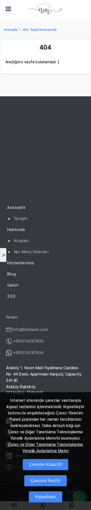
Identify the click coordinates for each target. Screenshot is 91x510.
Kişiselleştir (45, 497)
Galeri (12, 285)
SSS (11, 296)
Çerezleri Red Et (45, 480)
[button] (8, 8)
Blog (11, 274)
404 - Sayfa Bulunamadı (40, 30)
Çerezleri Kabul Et (45, 464)
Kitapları (21, 240)
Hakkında (16, 229)
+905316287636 (28, 341)
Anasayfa (11, 30)
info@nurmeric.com (30, 329)
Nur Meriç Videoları (31, 251)
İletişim (21, 218)
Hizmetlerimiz (20, 263)
